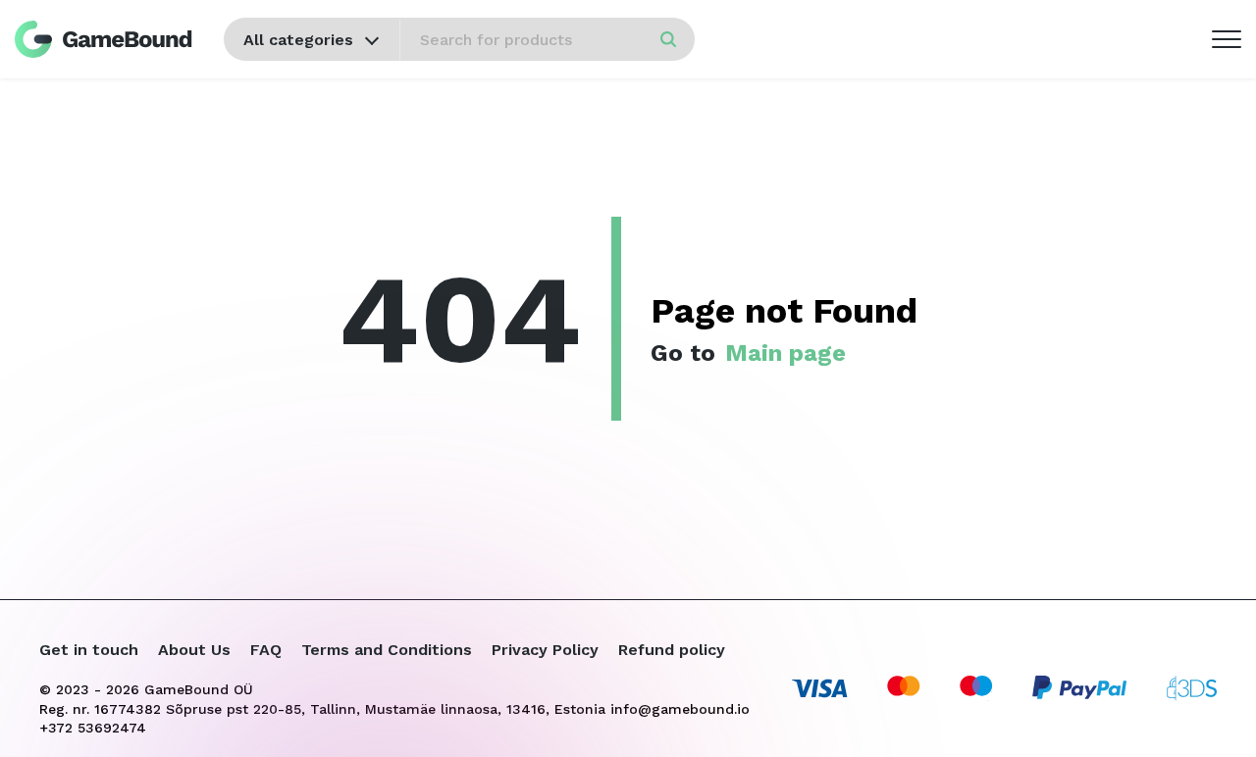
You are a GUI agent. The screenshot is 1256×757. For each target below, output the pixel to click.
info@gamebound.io (680, 709)
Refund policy (671, 649)
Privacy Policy (545, 649)
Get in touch (88, 649)
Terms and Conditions (386, 649)
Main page (785, 353)
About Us (194, 649)
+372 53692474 (92, 727)
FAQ (266, 649)
